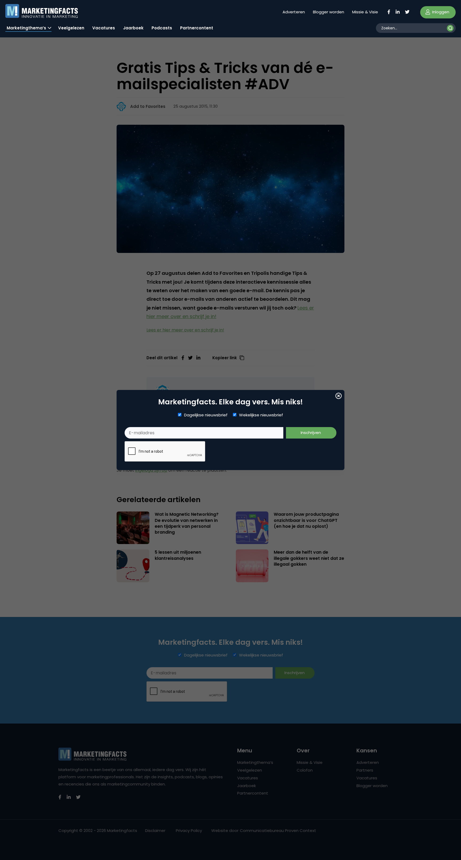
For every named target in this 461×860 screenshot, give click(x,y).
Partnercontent (196, 28)
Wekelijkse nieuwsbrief (261, 415)
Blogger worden (328, 12)
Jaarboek (133, 28)
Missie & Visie (365, 12)
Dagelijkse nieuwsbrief (206, 415)
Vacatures (103, 28)
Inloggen (440, 12)
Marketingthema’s (26, 28)
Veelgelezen (71, 28)
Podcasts (162, 28)
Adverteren (294, 12)
